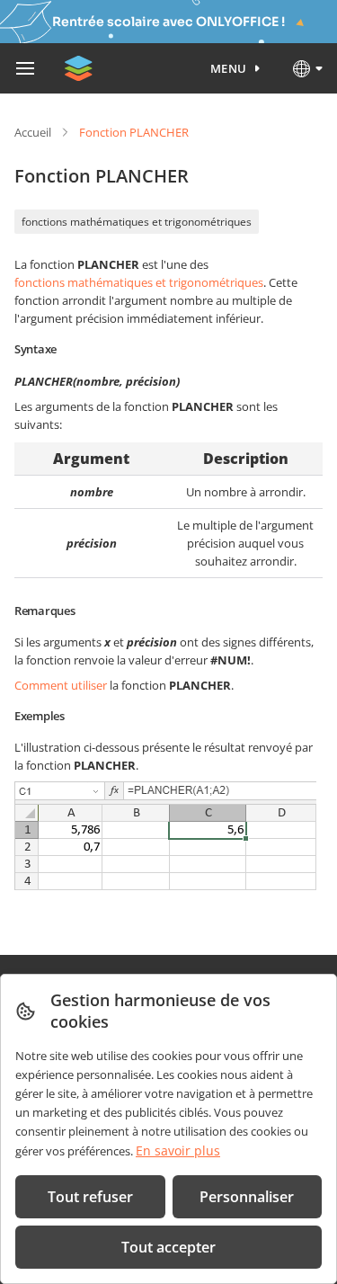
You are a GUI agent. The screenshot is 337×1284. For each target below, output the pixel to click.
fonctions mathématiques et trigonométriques (137, 221)
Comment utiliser (60, 685)
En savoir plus (178, 1150)
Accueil (32, 132)
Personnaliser (247, 1197)
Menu (228, 68)
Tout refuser (90, 1197)
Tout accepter (168, 1247)
